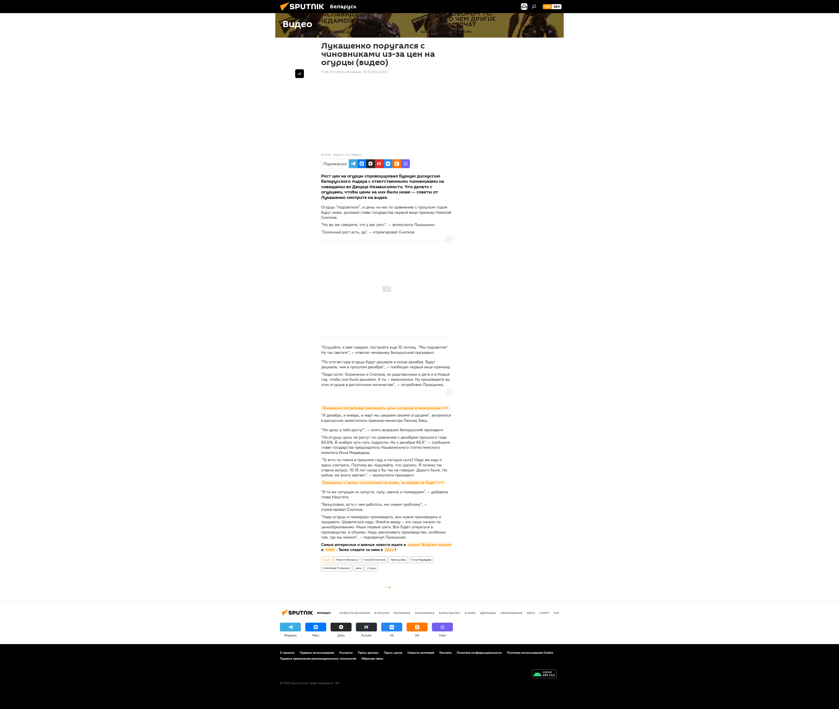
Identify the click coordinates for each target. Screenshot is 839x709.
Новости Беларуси (347, 559)
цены (358, 568)
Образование (511, 613)
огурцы (371, 568)
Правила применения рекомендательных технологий (318, 658)
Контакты (346, 653)
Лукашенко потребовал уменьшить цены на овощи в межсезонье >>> (385, 407)
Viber (330, 549)
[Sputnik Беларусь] (303, 12)
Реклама (445, 653)
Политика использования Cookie (530, 653)
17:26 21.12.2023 (332, 72)
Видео (327, 559)
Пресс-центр (393, 653)
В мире (470, 613)
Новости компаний (420, 653)
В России (381, 613)
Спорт (544, 613)
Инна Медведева (421, 559)
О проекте (287, 653)
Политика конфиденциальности (479, 653)
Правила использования (317, 653)
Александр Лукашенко (336, 568)
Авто (531, 613)
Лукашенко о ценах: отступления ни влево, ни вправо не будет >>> (383, 482)
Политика (401, 613)
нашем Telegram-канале (429, 544)
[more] (299, 73)
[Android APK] (544, 674)
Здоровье (488, 613)
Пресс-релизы (368, 653)
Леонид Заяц (398, 559)
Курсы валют (449, 613)
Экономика (424, 613)
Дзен (389, 549)
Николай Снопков (374, 559)
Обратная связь (372, 658)
